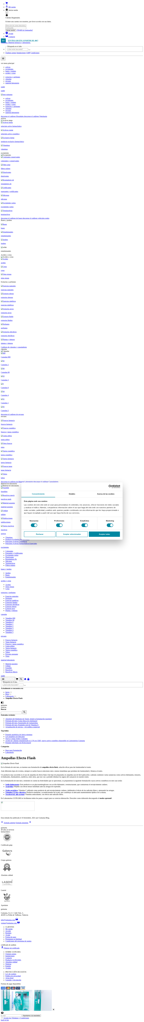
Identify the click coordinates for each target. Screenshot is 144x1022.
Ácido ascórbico (11, 790)
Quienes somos (10, 954)
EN (3, 41)
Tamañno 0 (9, 622)
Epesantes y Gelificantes (14, 553)
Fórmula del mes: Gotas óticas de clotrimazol (21, 721)
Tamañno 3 (9, 628)
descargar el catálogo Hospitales (12, 116)
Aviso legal (9, 978)
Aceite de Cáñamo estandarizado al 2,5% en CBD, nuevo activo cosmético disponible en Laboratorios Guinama (45, 741)
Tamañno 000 (10, 618)
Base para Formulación (13, 750)
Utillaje (8, 666)
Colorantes (9, 551)
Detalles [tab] (72, 494)
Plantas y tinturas (11, 610)
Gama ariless (10, 646)
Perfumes (8, 598)
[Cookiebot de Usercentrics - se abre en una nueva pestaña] (110, 486)
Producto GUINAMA (13, 960)
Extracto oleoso (10, 606)
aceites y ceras (10, 73)
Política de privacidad (13, 976)
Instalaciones (21, 53)
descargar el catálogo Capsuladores (45, 482)
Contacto (8, 958)
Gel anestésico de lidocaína (15, 737)
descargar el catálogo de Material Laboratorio (17, 482)
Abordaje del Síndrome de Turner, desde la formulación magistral (28, 719)
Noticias (8, 964)
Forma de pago (10, 937)
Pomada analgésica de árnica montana (18, 735)
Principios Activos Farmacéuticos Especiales (21, 543)
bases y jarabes (10, 71)
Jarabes (8, 573)
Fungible (8, 668)
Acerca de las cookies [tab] (105, 494)
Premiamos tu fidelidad (13, 939)
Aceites (8, 585)
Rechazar (39, 534)
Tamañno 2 (9, 626)
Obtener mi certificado (10, 948)
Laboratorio (9, 696)
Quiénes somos (10, 53)
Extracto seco (10, 608)
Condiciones (34, 53)
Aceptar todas (104, 534)
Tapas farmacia (10, 642)
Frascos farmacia (11, 640)
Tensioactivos (10, 563)
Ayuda (7, 935)
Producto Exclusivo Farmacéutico (17, 539)
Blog (7, 694)
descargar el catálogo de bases (12, 218)
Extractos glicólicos (12, 604)
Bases (7, 575)
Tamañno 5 (9, 632)
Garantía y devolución (13, 980)
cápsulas (8, 79)
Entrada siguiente (23, 823)
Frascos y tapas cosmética (14, 644)
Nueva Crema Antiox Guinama (16, 739)
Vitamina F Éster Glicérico (15, 792)
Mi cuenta (8, 929)
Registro (8, 933)
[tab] (72, 547)
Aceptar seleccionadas (72, 534)
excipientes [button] (5, 547)
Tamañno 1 (9, 624)
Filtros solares (10, 565)
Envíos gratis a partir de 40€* (23, 41)
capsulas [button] (4, 614)
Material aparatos (11, 664)
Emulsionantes (10, 577)
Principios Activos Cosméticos (16, 541)
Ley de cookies (10, 974)
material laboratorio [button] (8, 660)
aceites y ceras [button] (6, 581)
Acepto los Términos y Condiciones (16, 1018)
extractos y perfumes (12, 77)
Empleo (8, 966)
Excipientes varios (11, 555)
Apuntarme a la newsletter (31, 1015)
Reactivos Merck (11, 672)
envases (8, 81)
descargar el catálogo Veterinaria (35, 116)
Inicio (7, 692)
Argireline (9, 787)
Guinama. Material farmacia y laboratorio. (16, 43)
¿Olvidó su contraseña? (24, 30)
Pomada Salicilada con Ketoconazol (18, 743)
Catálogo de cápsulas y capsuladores (14, 347)
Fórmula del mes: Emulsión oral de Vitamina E (22, 725)
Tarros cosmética (11, 650)
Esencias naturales (11, 596)
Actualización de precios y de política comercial (22, 727)
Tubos (7, 652)
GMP (28, 53)
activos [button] (3, 534)
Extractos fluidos (11, 602)
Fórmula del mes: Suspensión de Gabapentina (21, 723)
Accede (8, 931)
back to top (5, 1020)
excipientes (9, 69)
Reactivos (8, 670)
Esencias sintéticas (11, 600)
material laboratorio (12, 83)
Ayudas (8, 968)
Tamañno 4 (9, 630)
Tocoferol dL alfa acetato (14, 794)
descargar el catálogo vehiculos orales (36, 218)
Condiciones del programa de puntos (18, 941)
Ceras (7, 589)
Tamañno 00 (9, 620)
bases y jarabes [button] (6, 569)
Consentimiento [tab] (38, 494)
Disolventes (9, 557)
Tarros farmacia (10, 648)
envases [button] (3, 636)
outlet (3, 87)
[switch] (59, 525)
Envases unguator (11, 654)
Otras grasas (9, 587)
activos (7, 67)
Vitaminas (8, 537)
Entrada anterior (8, 823)
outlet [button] (3, 676)
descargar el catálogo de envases (12, 414)
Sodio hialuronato (12, 784)
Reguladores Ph (11, 559)
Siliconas (8, 561)
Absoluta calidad (11, 962)
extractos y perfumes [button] (8, 592)
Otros (7, 656)
